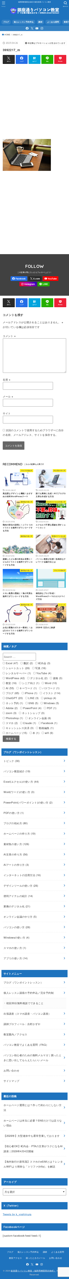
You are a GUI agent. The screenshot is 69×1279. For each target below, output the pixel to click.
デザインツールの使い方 (21, 885)
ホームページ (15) (16, 733)
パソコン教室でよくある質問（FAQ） (26, 1045)
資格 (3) (57, 678)
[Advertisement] (34, 100)
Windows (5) (51, 703)
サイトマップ (11, 1081)
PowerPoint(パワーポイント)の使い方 (28, 802)
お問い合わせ (11, 1070)
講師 (40, 22)
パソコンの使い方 (17, 927)
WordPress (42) (15, 678)
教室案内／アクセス (15, 1034)
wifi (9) (48, 733)
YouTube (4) (43, 673)
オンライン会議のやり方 (20, 916)
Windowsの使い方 (16, 937)
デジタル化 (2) (38, 678)
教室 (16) (11, 683)
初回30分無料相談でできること (24, 1003)
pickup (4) (49, 698)
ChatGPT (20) (14, 698)
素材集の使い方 (16, 844)
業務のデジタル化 (17, 906)
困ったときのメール (35, 1257)
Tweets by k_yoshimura (17, 1214)
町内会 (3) (43, 663)
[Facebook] (27, 28)
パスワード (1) (50, 688)
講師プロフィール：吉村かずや (22, 1024)
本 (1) (35, 733)
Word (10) (50, 683)
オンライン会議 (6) (39, 718)
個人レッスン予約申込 (24, 22)
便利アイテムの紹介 (18, 896)
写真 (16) (40, 668)
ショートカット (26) (17, 668)
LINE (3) (33, 698)
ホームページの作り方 (19, 833)
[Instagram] (41, 28)
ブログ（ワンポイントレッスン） (23, 982)
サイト (7, 413)
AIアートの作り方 (16, 865)
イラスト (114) (51, 693)
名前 (7, 379)
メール (8, 396)
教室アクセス (15, 1257)
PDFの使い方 (14, 813)
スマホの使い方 (15, 948)
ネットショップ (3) (32, 713)
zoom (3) (11, 713)
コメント (9, 336)
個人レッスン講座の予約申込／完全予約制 (29, 993)
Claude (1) (29, 723)
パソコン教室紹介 (17, 771)
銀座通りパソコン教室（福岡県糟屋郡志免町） (33, 1270)
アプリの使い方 (16, 958)
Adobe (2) (11, 708)
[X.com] (32, 28)
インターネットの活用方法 (22, 875)
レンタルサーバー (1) (18, 673)
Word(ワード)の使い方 (19, 792)
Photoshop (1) (14, 718)
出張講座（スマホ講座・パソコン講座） (27, 1013)
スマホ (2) (11, 723)
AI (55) (9, 688)
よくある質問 (53, 22)
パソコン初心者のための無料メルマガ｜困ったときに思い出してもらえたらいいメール (32, 1057)
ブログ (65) (12, 693)
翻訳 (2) (28, 663)
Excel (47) (11, 663)
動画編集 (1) (46, 728)
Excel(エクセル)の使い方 (21, 781)
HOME (7, 34)
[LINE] (44, 284)
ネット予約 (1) (14, 703)
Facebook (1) (49, 723)
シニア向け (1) (30, 683)
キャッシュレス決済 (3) (19, 728)
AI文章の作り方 (16, 854)
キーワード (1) (28, 688)
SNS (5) (33, 703)
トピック (12, 761)
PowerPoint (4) (31, 708)
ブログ (6, 22)
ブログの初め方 (16, 823)
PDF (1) (51, 708)
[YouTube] (36, 28)
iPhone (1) (30, 693)
